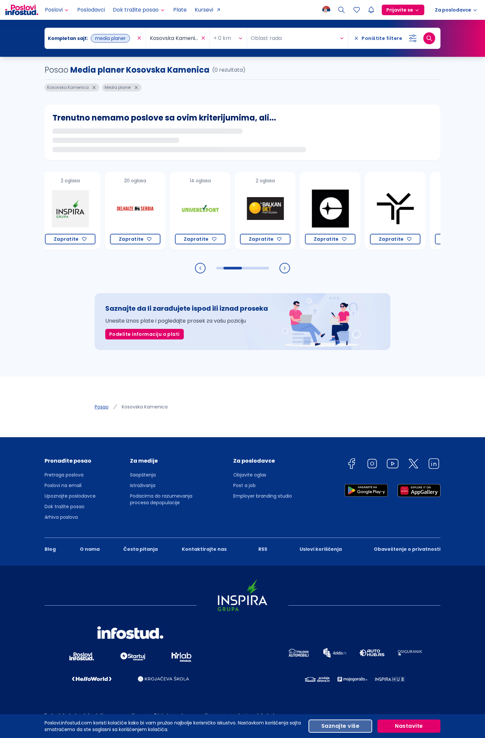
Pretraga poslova (64, 475)
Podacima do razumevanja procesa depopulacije (161, 499)
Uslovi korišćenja (321, 549)
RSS (262, 549)
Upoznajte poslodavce (70, 496)
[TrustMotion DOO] (383, 211)
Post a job (244, 485)
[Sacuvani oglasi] (356, 10)
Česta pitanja (140, 549)
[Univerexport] (188, 211)
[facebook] (351, 465)
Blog (50, 549)
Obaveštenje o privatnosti (407, 549)
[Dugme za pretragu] (429, 38)
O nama (90, 549)
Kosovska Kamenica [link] (145, 407)
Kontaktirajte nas (204, 549)
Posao (102, 407)
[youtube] (392, 465)
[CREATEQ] (318, 211)
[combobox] (91, 38)
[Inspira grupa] (58, 211)
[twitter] (413, 465)
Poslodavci (91, 10)
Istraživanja (142, 485)
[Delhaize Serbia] (123, 211)
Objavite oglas (249, 475)
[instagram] (372, 465)
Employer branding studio (262, 496)
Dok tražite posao (64, 506)
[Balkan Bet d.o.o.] (253, 211)
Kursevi (204, 10)
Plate (180, 10)
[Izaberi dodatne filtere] (412, 38)
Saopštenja (143, 475)
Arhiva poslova (61, 517)
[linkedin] (433, 465)
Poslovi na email (63, 485)
